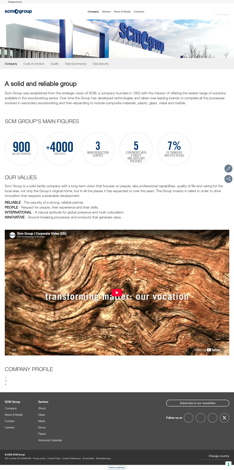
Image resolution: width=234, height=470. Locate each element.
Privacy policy (39, 458)
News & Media (122, 11)
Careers (9, 427)
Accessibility (88, 458)
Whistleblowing (103, 458)
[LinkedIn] (212, 418)
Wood (42, 408)
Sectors (106, 11)
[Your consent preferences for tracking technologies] (228, 464)
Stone (41, 427)
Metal (41, 421)
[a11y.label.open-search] (222, 11)
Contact (9, 421)
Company (93, 11)
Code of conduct (34, 63)
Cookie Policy (53, 458)
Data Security (101, 63)
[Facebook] (188, 418)
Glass (41, 414)
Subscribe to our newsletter (198, 403)
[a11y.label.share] (228, 179)
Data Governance (75, 63)
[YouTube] (200, 418)
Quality (55, 63)
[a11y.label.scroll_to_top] (228, 450)
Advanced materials (50, 440)
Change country (219, 456)
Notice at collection (117, 467)
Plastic (42, 433)
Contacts (139, 11)
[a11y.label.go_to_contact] (228, 169)
